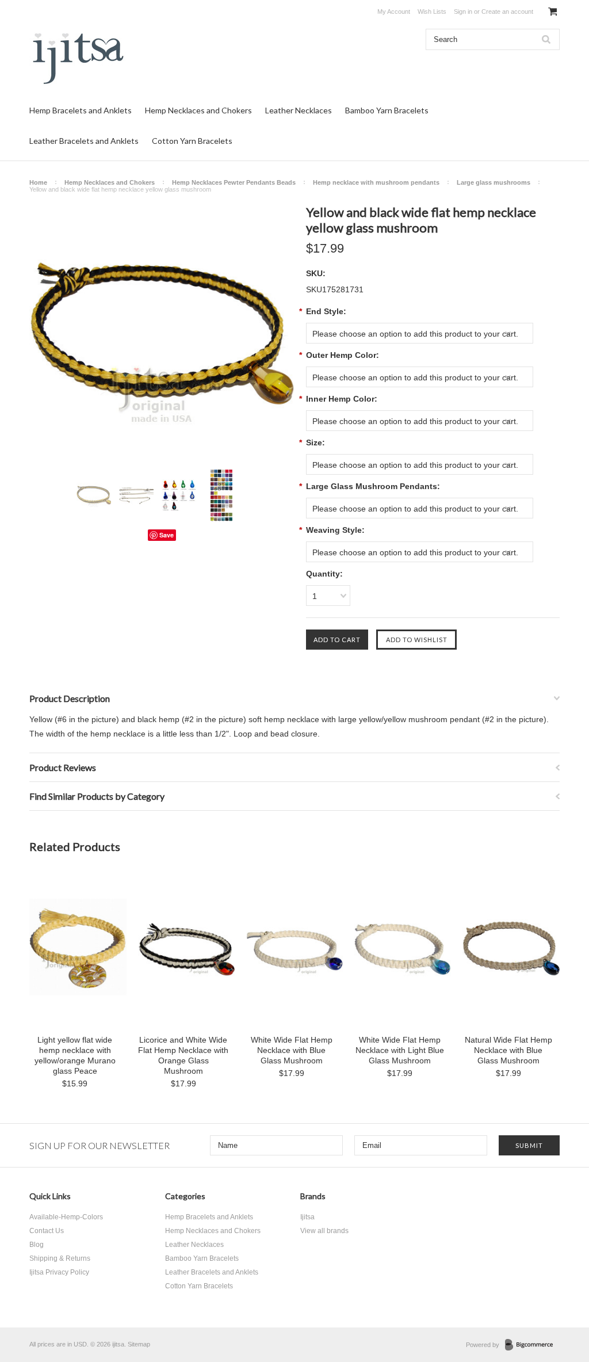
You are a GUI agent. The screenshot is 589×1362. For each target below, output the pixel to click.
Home (38, 182)
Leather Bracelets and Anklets (84, 141)
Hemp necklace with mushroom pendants (376, 182)
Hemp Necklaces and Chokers (198, 110)
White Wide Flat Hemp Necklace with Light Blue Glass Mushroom (399, 1050)
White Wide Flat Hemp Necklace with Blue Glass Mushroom (291, 1050)
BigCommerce (532, 1345)
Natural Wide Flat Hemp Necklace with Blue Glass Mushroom (508, 1050)
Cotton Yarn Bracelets (192, 141)
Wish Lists (432, 11)
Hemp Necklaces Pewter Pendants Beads (234, 182)
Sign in (463, 11)
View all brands (324, 1231)
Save (166, 535)
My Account (393, 11)
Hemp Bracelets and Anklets (80, 110)
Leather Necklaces (298, 110)
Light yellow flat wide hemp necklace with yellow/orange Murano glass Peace (75, 1055)
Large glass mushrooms (493, 182)
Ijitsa (307, 1217)
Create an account (507, 11)
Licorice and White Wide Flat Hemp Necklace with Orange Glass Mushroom (183, 1055)
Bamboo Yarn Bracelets (387, 110)
